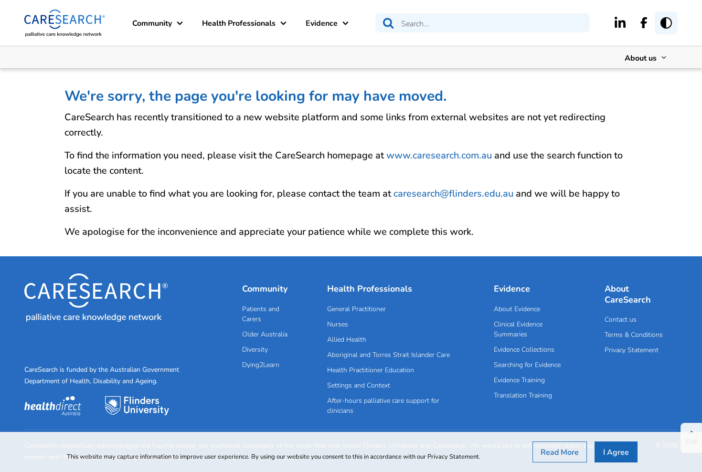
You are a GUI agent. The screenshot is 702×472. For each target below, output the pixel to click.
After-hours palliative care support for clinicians (383, 405)
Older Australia (264, 333)
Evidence (322, 23)
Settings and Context (358, 384)
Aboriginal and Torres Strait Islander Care (388, 354)
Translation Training (523, 394)
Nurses (337, 323)
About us (641, 57)
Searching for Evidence (527, 364)
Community (152, 23)
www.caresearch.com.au (439, 154)
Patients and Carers (260, 313)
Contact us (621, 319)
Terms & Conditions (634, 334)
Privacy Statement (632, 349)
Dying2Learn (260, 364)
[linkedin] (620, 22)
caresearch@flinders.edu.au (453, 193)
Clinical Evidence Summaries (518, 328)
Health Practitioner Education (370, 369)
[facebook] (644, 22)
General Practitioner (356, 308)
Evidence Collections (524, 349)
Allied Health (346, 339)
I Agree (616, 452)
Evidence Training (519, 379)
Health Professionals (239, 23)
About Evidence (517, 308)
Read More (560, 452)
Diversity (255, 349)
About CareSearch (628, 294)
